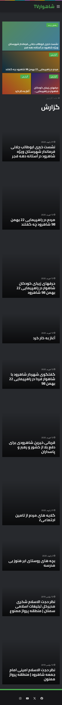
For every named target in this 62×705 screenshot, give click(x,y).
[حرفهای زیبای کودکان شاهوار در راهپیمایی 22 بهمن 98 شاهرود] (46, 83)
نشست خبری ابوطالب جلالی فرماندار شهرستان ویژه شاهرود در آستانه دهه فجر (33, 46)
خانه (56, 98)
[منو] (58, 7)
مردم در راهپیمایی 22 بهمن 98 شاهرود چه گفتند (32, 69)
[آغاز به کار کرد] (16, 83)
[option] (31, 58)
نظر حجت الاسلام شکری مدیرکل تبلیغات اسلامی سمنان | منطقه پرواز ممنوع (32, 606)
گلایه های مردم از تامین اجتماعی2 (35, 517)
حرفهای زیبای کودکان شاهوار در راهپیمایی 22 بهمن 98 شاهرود (46, 91)
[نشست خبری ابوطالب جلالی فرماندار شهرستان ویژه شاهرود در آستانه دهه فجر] (31, 36)
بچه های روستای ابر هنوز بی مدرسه (31, 563)
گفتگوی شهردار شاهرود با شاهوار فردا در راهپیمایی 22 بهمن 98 (32, 379)
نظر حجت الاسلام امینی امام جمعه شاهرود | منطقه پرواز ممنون (32, 674)
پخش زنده (52, 25)
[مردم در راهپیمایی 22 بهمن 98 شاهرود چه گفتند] (31, 61)
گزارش (54, 55)
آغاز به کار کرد (22, 91)
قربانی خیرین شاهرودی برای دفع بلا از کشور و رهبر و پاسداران (32, 447)
